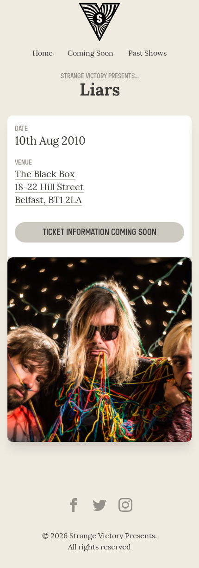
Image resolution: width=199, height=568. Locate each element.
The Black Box (45, 174)
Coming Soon (90, 53)
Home (42, 53)
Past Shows (147, 53)
